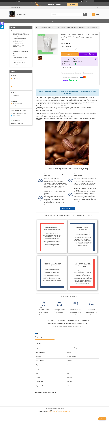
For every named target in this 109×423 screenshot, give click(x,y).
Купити (69, 54)
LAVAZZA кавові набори (19, 64)
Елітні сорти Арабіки (46, 27)
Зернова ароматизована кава (20, 49)
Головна (13, 21)
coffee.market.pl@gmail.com (19, 113)
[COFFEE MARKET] (12, 17)
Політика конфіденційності (65, 411)
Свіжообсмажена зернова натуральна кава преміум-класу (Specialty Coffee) (21, 35)
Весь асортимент (67, 208)
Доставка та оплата (58, 21)
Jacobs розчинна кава (18, 60)
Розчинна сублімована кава (20, 57)
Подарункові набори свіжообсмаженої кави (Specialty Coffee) (18, 45)
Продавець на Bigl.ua (54, 410)
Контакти (46, 21)
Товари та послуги (25, 21)
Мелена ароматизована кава (20, 51)
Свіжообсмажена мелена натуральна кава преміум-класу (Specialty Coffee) (21, 40)
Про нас (38, 21)
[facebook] (36, 333)
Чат (104, 418)
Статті (70, 21)
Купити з (85, 54)
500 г (54, 27)
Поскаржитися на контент (52, 411)
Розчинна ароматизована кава (19, 54)
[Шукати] (85, 14)
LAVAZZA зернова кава (19, 62)
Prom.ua (62, 408)
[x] (37, 333)
